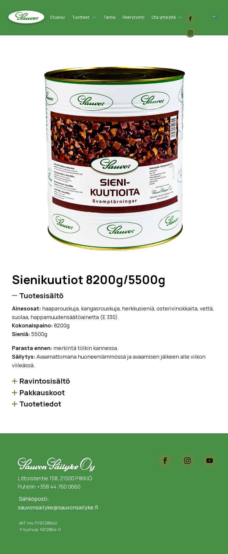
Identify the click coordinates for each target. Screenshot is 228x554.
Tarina (109, 17)
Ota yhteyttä (163, 17)
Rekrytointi (133, 17)
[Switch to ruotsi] (215, 16)
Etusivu (57, 17)
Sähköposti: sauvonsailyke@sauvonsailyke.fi (58, 503)
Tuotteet (81, 17)
